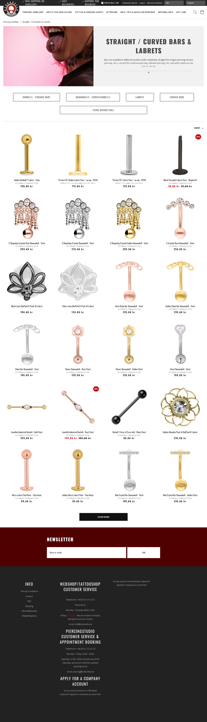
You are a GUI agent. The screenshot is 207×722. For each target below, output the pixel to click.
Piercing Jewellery (33, 12)
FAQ (29, 601)
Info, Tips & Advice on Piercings (137, 12)
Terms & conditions (29, 591)
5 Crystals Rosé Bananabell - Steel (180, 243)
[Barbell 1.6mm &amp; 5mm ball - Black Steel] (129, 407)
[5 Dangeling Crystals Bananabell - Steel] (78, 218)
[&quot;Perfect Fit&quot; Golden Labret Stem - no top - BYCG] (78, 155)
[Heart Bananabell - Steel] (180, 344)
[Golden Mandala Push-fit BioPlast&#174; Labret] (180, 407)
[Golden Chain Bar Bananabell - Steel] (180, 281)
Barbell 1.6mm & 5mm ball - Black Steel (129, 432)
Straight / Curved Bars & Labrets (36, 22)
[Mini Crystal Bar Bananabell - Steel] (129, 470)
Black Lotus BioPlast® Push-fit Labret (26, 306)
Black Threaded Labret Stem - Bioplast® (180, 180)
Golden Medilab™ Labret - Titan (27, 180)
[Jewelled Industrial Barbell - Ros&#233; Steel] (78, 407)
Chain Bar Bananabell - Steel (26, 369)
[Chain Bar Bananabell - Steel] (26, 344)
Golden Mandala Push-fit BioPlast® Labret (180, 432)
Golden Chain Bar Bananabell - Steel (180, 306)
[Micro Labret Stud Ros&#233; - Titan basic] (26, 470)
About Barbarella (29, 611)
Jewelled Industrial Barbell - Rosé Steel (78, 432)
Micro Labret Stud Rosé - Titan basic (27, 495)
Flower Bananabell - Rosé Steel (77, 369)
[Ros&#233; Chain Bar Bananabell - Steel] (129, 281)
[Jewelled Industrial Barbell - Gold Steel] (26, 407)
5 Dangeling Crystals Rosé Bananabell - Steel (27, 243)
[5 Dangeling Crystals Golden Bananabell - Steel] (129, 218)
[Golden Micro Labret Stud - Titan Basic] (78, 470)
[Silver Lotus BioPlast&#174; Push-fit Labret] (78, 281)
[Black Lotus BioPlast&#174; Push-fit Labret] (26, 281)
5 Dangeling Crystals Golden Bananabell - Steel (129, 243)
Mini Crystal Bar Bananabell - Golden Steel (180, 495)
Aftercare (111, 12)
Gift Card (181, 12)
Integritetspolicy (29, 616)
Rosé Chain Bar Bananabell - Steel (129, 306)
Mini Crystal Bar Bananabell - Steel (129, 495)
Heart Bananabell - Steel (180, 369)
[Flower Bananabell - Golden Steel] (129, 344)
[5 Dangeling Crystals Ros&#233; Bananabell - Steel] (26, 218)
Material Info (165, 12)
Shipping (29, 606)
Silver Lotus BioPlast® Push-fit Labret (78, 306)
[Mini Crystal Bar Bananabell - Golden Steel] (180, 470)
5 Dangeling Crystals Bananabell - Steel (78, 243)
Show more (103, 517)
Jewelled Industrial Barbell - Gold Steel (26, 432)
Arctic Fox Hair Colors (59, 12)
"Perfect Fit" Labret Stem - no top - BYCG (129, 180)
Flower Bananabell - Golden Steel (129, 369)
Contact (29, 596)
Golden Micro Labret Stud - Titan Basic (78, 495)
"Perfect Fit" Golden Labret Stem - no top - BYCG (78, 180)
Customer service (129, 2)
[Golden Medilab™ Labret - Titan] (26, 155)
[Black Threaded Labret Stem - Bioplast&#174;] (180, 155)
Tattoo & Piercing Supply (89, 12)
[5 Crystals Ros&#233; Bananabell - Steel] (180, 218)
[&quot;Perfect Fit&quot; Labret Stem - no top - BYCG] (129, 155)
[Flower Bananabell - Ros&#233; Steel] (78, 344)
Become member (154, 2)
